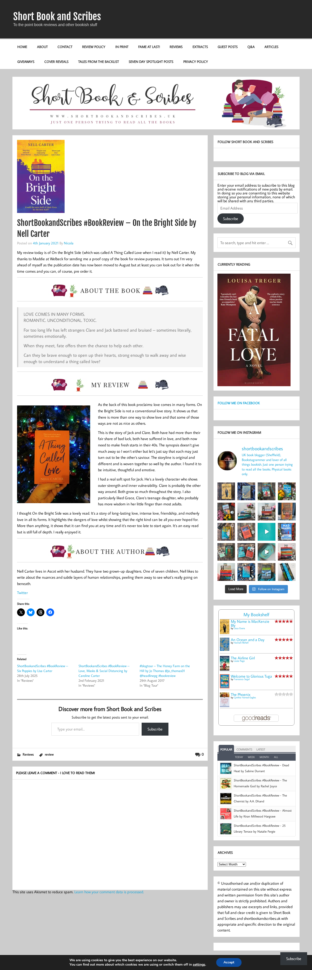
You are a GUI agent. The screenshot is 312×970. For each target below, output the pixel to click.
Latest (260, 749)
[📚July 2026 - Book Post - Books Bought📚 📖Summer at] (246, 511)
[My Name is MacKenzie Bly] (224, 633)
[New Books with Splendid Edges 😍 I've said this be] (246, 552)
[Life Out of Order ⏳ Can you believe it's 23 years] (266, 552)
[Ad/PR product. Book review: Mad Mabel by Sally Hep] (287, 532)
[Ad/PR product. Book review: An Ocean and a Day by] (246, 491)
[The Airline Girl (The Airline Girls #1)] (224, 669)
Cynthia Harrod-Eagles (245, 697)
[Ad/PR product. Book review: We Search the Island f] (246, 532)
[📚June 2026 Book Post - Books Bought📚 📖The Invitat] (287, 552)
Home (22, 46)
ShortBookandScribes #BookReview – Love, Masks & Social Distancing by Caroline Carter (103, 671)
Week (251, 757)
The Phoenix (240, 694)
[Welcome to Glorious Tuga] (224, 686)
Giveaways (25, 61)
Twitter (22, 592)
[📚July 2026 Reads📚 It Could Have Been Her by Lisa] (266, 511)
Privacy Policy (195, 61)
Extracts (200, 46)
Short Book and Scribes (57, 16)
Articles (271, 46)
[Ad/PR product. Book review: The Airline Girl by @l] (266, 491)
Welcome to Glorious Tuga (251, 676)
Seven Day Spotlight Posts (151, 61)
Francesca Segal (242, 679)
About (42, 46)
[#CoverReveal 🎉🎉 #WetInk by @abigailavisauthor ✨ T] (266, 532)
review (49, 754)
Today (239, 757)
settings (199, 964)
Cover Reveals (56, 61)
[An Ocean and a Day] (224, 649)
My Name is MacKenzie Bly (250, 623)
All (276, 757)
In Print (121, 46)
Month (264, 757)
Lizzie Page (239, 661)
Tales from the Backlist (98, 61)
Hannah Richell (241, 642)
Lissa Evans (239, 628)
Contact (65, 46)
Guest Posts (228, 46)
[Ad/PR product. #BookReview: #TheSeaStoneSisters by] (246, 572)
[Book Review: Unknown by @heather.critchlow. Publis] (266, 572)
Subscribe (155, 729)
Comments (244, 749)
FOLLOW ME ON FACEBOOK (239, 403)
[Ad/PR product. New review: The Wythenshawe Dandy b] (287, 511)
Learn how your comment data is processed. (109, 891)
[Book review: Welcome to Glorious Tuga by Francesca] (287, 491)
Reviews (176, 46)
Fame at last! (149, 46)
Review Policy (93, 46)
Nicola (68, 242)
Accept (229, 962)
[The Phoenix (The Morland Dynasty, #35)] (224, 705)
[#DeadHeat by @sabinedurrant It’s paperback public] (226, 532)
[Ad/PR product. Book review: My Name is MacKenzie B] (226, 491)
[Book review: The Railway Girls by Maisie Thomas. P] (226, 511)
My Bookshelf (256, 614)
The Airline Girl (243, 657)
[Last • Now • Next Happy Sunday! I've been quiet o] (287, 572)
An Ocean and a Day (247, 639)
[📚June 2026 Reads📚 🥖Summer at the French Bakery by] (226, 572)
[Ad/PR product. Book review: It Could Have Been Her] (226, 552)
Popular (226, 749)
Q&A (251, 46)
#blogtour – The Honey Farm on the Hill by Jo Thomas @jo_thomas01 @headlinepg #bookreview (165, 671)
